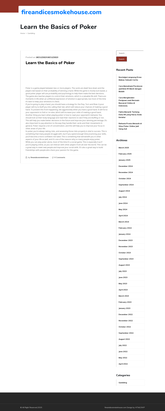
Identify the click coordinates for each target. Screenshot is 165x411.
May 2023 (123, 283)
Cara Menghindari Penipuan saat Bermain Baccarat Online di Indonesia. (129, 101)
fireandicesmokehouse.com (33, 12)
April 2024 (123, 215)
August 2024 (124, 191)
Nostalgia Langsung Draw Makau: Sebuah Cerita (130, 78)
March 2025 (124, 147)
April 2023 (123, 290)
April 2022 (123, 364)
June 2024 (123, 203)
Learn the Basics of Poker (50, 63)
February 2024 (125, 228)
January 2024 (124, 234)
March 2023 (124, 296)
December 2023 (126, 240)
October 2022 (125, 327)
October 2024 (125, 178)
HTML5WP (140, 407)
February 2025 (125, 154)
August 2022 (124, 339)
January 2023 (124, 308)
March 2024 (124, 222)
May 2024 (123, 209)
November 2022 (126, 320)
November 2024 (126, 172)
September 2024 (126, 185)
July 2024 (123, 197)
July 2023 (123, 271)
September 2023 (126, 259)
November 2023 (126, 246)
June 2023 (123, 277)
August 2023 (124, 265)
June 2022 (123, 351)
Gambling (123, 382)
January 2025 (124, 160)
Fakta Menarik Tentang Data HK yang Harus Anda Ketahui (130, 114)
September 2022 (126, 333)
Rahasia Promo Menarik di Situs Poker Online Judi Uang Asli (130, 126)
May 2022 (123, 358)
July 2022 (123, 345)
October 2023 (125, 252)
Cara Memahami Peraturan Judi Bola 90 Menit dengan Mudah (130, 89)
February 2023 (125, 302)
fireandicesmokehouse (40, 157)
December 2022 (126, 314)
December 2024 (126, 166)
